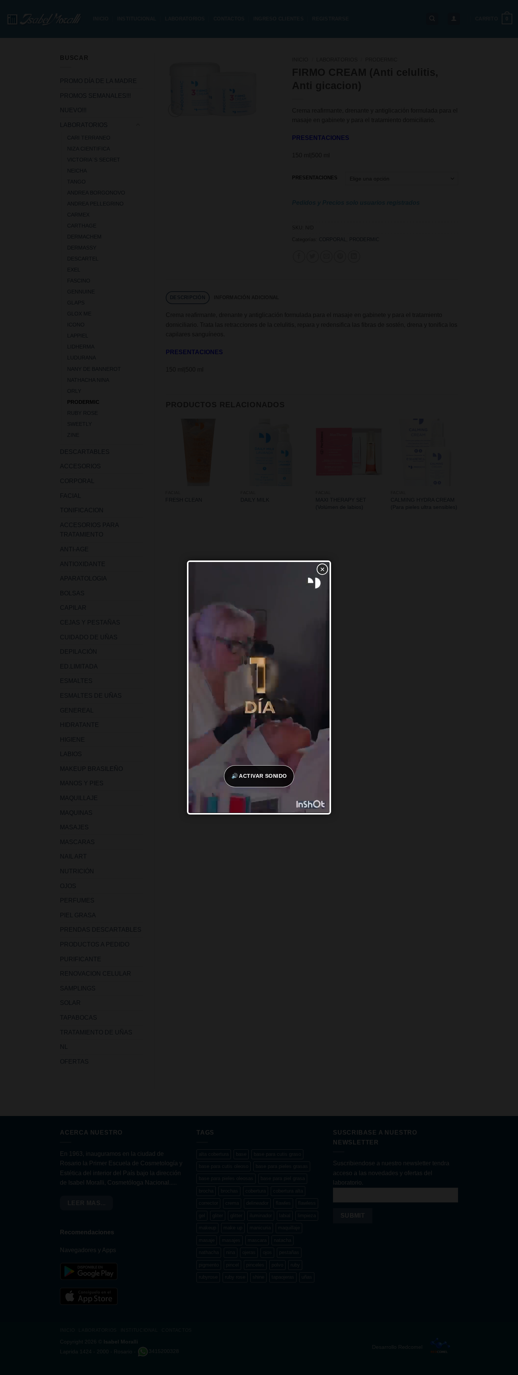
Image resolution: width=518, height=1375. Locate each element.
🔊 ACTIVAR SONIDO (259, 776)
